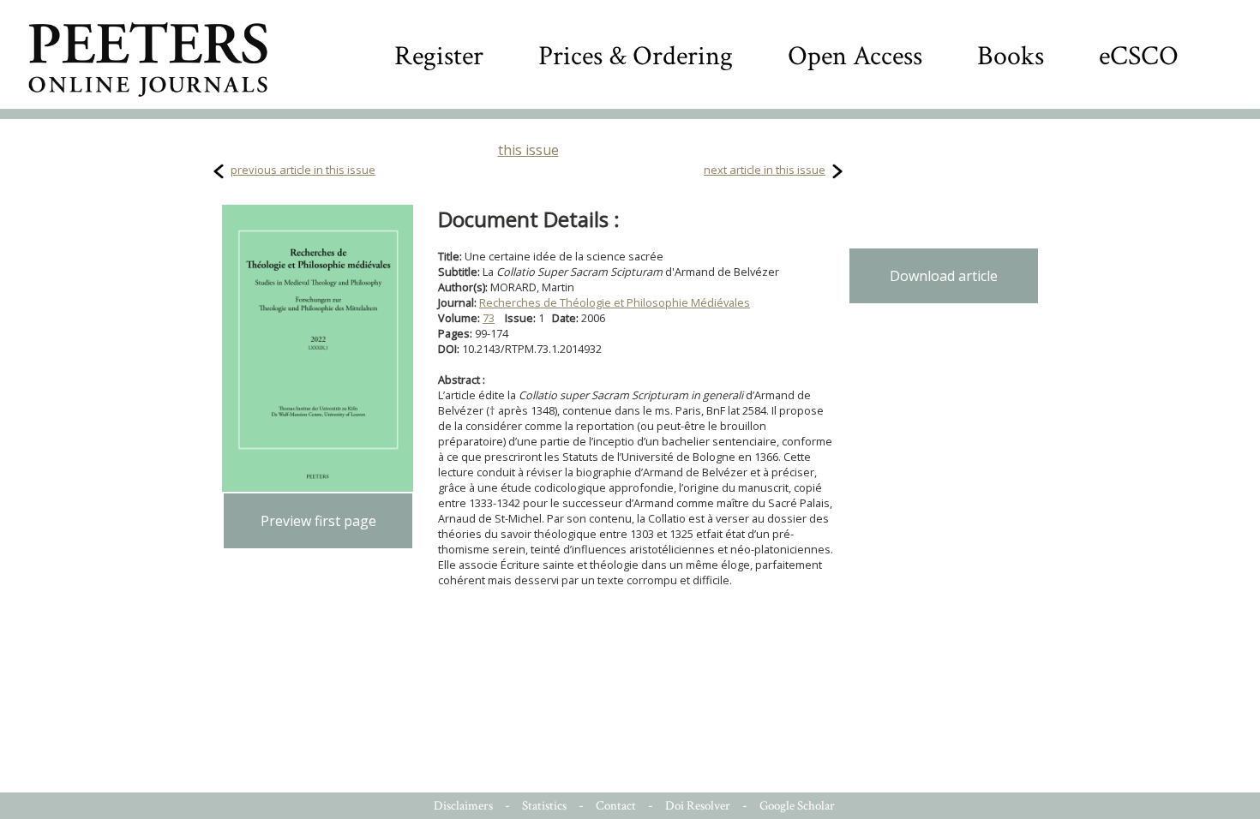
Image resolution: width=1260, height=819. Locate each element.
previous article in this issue (303, 169)
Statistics (544, 806)
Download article (944, 275)
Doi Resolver (697, 806)
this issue (528, 149)
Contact (616, 806)
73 (489, 318)
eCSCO (1139, 56)
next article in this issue (764, 169)
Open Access (855, 56)
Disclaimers (463, 806)
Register (438, 56)
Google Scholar (797, 806)
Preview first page (318, 520)
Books (1010, 56)
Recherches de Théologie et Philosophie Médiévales (614, 302)
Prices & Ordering (635, 56)
